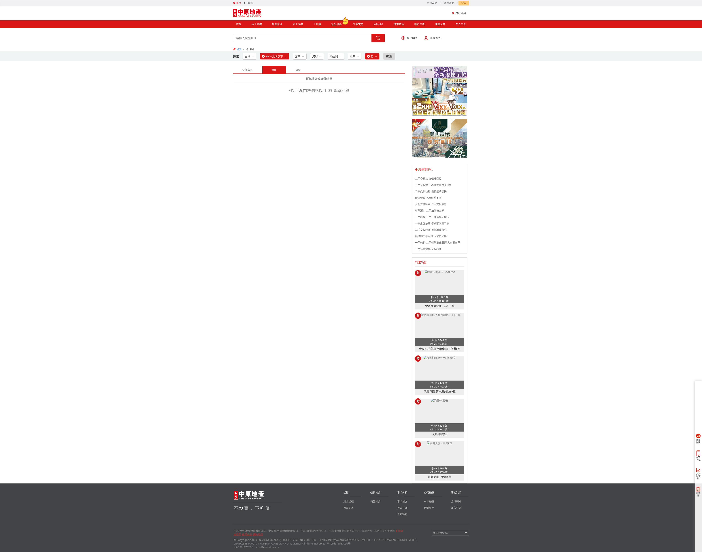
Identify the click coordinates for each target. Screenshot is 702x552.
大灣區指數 (698, 476)
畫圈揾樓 (435, 37)
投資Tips (402, 507)
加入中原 (461, 24)
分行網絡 (461, 13)
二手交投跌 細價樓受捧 (428, 178)
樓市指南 (399, 24)
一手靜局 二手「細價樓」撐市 (432, 217)
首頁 (238, 24)
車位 (298, 69)
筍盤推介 (375, 501)
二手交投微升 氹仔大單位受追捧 (433, 185)
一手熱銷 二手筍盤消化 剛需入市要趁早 (437, 242)
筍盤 (274, 69)
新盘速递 (349, 507)
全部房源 (247, 69)
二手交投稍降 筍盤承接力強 (431, 229)
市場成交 (358, 24)
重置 (389, 56)
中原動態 (429, 501)
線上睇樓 (257, 24)
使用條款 (247, 534)
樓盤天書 (440, 24)
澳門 (238, 3)
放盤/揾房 (336, 24)
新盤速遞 (277, 24)
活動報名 (378, 24)
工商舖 (317, 24)
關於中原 (419, 24)
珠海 (250, 3)
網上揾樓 (298, 24)
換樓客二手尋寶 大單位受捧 (431, 236)
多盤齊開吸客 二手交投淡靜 (431, 204)
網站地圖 (258, 534)
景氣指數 (402, 514)
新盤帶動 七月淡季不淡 (428, 197)
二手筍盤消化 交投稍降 (428, 249)
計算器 (698, 494)
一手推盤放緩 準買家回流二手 (432, 223)
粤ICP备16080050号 (338, 543)
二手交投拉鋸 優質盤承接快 (431, 191)
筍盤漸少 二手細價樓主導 (429, 210)
